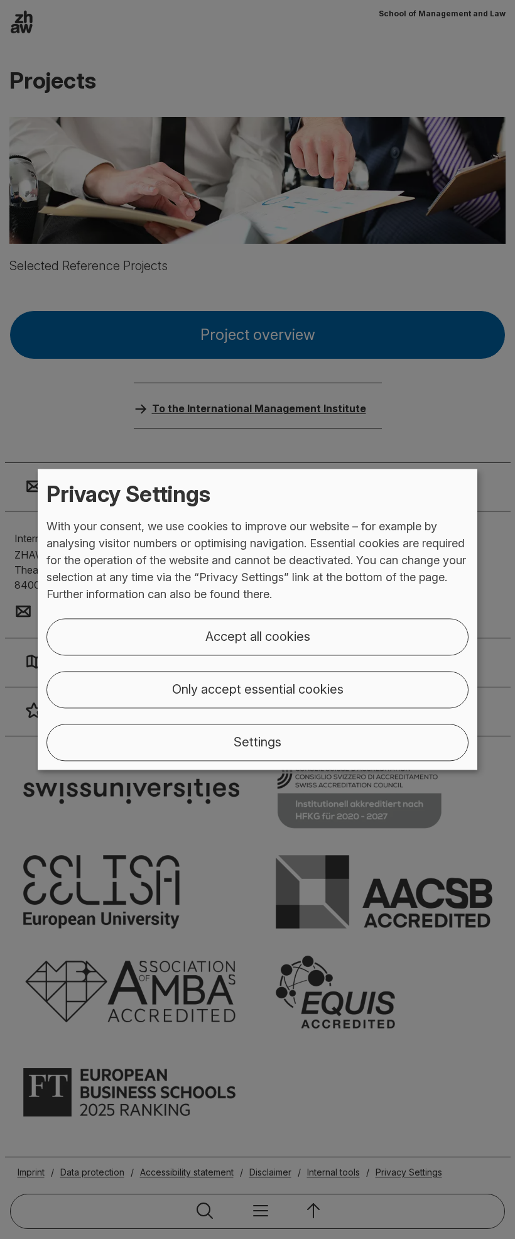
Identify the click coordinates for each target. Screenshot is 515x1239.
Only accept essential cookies (258, 689)
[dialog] (257, 619)
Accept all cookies (257, 637)
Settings (257, 742)
